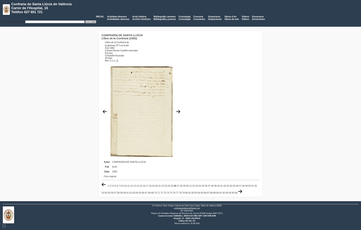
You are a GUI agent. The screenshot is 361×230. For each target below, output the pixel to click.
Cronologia (185, 17)
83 (196, 193)
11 (128, 186)
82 (192, 193)
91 (220, 193)
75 (171, 193)
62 (130, 193)
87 (208, 193)
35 (203, 186)
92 (224, 193)
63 (134, 193)
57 (115, 193)
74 (168, 193)
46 (237, 186)
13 (134, 186)
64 (137, 193)
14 (138, 186)
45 (234, 186)
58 (118, 193)
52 (255, 186)
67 (146, 193)
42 (224, 186)
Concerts (199, 17)
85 (202, 193)
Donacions (258, 17)
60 (124, 193)
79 (183, 193)
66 (143, 193)
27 (178, 186)
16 (144, 186)
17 (147, 186)
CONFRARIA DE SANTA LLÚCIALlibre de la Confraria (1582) (122, 37)
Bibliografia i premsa (165, 17)
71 (158, 193)
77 (177, 193)
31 (190, 186)
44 (231, 186)
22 (162, 186)
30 (187, 186)
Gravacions (215, 17)
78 (180, 193)
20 (156, 186)
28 (181, 186)
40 (218, 186)
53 (103, 193)
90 (217, 193)
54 (106, 193)
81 (189, 193)
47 (240, 186)
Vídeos (245, 17)
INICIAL (100, 16)
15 (141, 186)
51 (252, 186)
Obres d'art (231, 17)
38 (212, 186)
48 (243, 186)
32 (193, 186)
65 (140, 193)
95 (233, 193)
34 (200, 186)
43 (227, 186)
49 (246, 186)
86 (205, 193)
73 (165, 193)
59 (121, 193)
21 (159, 186)
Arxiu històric (141, 17)
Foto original (110, 176)
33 (196, 186)
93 (227, 193)
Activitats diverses (118, 17)
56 (112, 193)
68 (149, 193)
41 (221, 186)
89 (214, 193)
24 (169, 186)
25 (172, 186)
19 (153, 186)
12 (131, 186)
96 (236, 193)
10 (125, 186)
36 (206, 186)
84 (199, 193)
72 (161, 193)
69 (152, 193)
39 (215, 186)
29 (184, 186)
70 (155, 193)
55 (109, 193)
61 (127, 193)
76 (174, 193)
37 (209, 186)
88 (211, 193)
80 (186, 193)
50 (249, 186)
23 (165, 186)
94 (230, 193)
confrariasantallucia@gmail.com (187, 208)
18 (150, 186)
